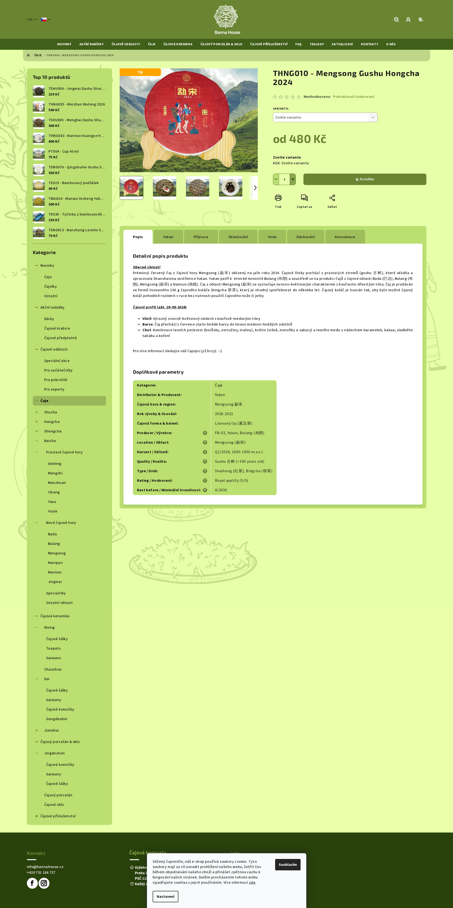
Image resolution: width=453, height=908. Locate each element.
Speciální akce (57, 360)
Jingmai (55, 581)
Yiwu (52, 501)
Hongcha (52, 421)
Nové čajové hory (61, 522)
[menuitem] (64, 44)
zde (252, 882)
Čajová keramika (55, 616)
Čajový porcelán (58, 795)
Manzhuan (57, 482)
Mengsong (57, 553)
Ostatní (51, 296)
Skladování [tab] (238, 237)
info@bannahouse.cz (45, 866)
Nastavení (165, 896)
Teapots (53, 648)
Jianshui (51, 730)
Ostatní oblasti (59, 602)
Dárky (49, 318)
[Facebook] (32, 883)
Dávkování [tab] (306, 237)
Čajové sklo (54, 804)
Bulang (54, 543)
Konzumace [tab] (345, 237)
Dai (47, 679)
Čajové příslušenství (58, 816)
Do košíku (367, 179)
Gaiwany (53, 699)
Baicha (50, 440)
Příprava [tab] (201, 237)
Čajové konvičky (60, 709)
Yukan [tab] (168, 237)
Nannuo (55, 572)
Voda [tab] (272, 237)
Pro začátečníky (58, 370)
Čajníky (50, 286)
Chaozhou (53, 669)
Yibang (54, 492)
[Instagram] (44, 883)
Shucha (50, 412)
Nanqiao (55, 562)
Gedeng (55, 463)
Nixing (49, 627)
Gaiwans (53, 658)
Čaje (48, 277)
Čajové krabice (57, 328)
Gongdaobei (57, 719)
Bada (52, 534)
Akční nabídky (52, 307)
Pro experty (54, 389)
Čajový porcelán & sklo (60, 741)
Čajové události (54, 349)
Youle (53, 511)
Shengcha (53, 431)
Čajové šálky (57, 639)
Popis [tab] (138, 237)
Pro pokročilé (56, 379)
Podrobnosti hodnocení (353, 96)
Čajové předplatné (60, 338)
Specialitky (56, 593)
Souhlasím (288, 864)
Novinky (47, 265)
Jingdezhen (54, 753)
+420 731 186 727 (41, 872)
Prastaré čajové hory (64, 452)
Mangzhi (55, 473)
